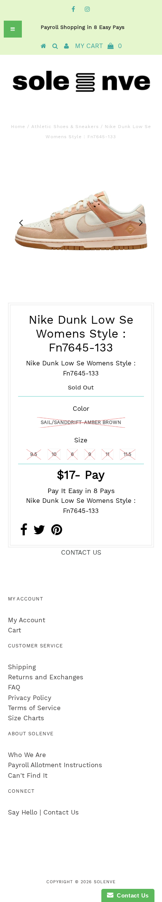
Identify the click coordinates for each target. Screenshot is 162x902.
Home (18, 126)
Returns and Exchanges (45, 677)
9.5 (33, 454)
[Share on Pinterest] (56, 532)
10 (54, 454)
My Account (26, 620)
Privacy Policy (29, 697)
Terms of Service (34, 708)
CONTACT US (81, 552)
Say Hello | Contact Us (43, 812)
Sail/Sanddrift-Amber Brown (81, 422)
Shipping (22, 667)
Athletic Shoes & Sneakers (65, 126)
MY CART (98, 46)
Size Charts (26, 718)
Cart (14, 630)
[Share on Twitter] (39, 532)
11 (107, 454)
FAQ (14, 687)
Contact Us (131, 895)
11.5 (127, 454)
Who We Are (27, 755)
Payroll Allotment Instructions (55, 765)
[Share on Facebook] (23, 532)
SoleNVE (105, 881)
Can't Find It (27, 775)
